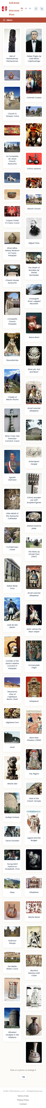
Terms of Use (23, 1096)
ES (26, 8)
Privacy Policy (23, 1100)
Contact (23, 1104)
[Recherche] (36, 8)
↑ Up (23, 1077)
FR (30, 8)
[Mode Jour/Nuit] (41, 8)
